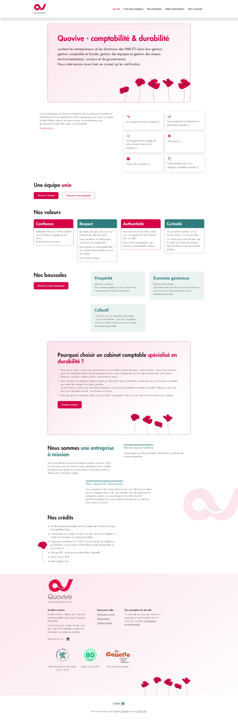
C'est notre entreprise (133, 9)
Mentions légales (104, 623)
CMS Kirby (141, 711)
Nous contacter (195, 9)
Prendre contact (70, 404)
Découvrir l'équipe (46, 195)
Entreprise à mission (106, 614)
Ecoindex (118, 704)
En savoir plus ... (47, 128)
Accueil (116, 9)
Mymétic (125, 711)
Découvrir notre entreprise (79, 195)
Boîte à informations (175, 9)
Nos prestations (154, 9)
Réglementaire (103, 618)
